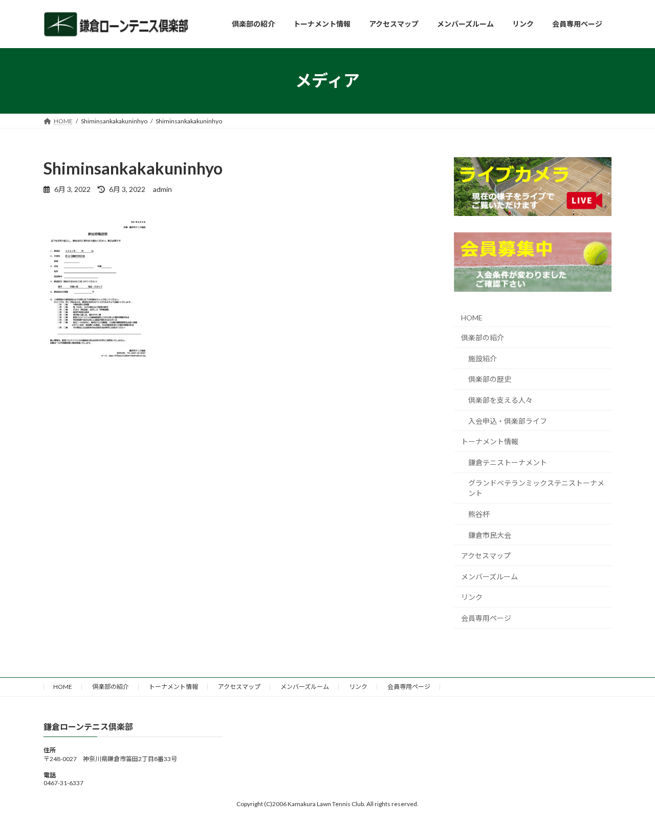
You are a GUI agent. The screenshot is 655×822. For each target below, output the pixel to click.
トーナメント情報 (489, 441)
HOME (472, 317)
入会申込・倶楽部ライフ (507, 420)
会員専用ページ (486, 618)
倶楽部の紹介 (482, 337)
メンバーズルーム (489, 576)
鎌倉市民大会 (489, 534)
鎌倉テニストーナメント (507, 462)
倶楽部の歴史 (489, 379)
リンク (472, 597)
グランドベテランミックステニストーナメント (536, 488)
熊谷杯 (479, 514)
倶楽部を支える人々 (500, 400)
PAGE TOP (629, 787)
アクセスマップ (486, 555)
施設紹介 (482, 358)
